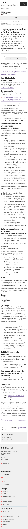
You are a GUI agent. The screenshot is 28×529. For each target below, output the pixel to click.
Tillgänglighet (4, 23)
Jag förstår (23, 4)
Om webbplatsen (7, 511)
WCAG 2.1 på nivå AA (8, 87)
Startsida (3, 21)
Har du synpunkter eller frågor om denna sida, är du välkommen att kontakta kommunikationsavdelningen (13, 72)
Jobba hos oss (6, 499)
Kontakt (4, 56)
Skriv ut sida (23, 427)
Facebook (6, 474)
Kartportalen (6, 504)
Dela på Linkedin (8, 439)
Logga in (5, 526)
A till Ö (4, 494)
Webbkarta (5, 491)
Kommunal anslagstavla (9, 496)
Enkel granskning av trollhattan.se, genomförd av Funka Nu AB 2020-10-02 (13, 98)
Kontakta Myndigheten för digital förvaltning (14, 420)
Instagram (6, 484)
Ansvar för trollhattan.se (9, 514)
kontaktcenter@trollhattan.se (9, 451)
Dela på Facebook (8, 434)
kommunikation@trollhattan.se (16, 395)
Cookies (5, 524)
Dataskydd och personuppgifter (11, 516)
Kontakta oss (6, 463)
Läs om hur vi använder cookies (7, 7)
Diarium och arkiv (7, 501)
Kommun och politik (12, 21)
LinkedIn (6, 481)
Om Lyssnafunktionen (8, 519)
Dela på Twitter (8, 437)
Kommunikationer (7, 467)
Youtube (6, 477)
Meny (5, 18)
